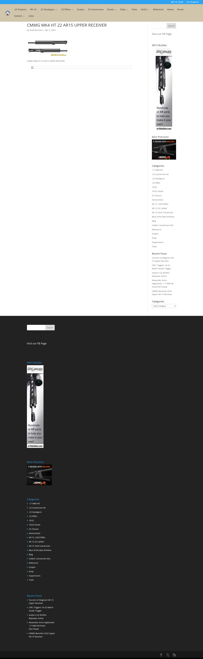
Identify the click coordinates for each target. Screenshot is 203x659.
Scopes (80, 10)
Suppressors (158, 242)
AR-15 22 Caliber (159, 208)
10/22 (144, 10)
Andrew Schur (36, 30)
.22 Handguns (47, 10)
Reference (158, 10)
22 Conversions (96, 10)
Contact (18, 16)
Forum (180, 10)
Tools (134, 10)
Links (31, 16)
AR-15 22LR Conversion (162, 212)
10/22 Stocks (157, 191)
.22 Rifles (66, 10)
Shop (122, 10)
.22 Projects (192, 2)
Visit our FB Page (162, 34)
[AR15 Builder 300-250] (164, 129)
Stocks (110, 10)
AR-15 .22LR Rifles (160, 204)
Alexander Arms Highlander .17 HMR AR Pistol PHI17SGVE (163, 283)
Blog (154, 221)
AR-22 (33, 10)
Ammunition (157, 199)
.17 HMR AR (157, 170)
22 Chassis (157, 195)
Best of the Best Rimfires (163, 216)
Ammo (170, 10)
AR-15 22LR (177, 2)
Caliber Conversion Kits (162, 225)
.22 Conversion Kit (160, 174)
